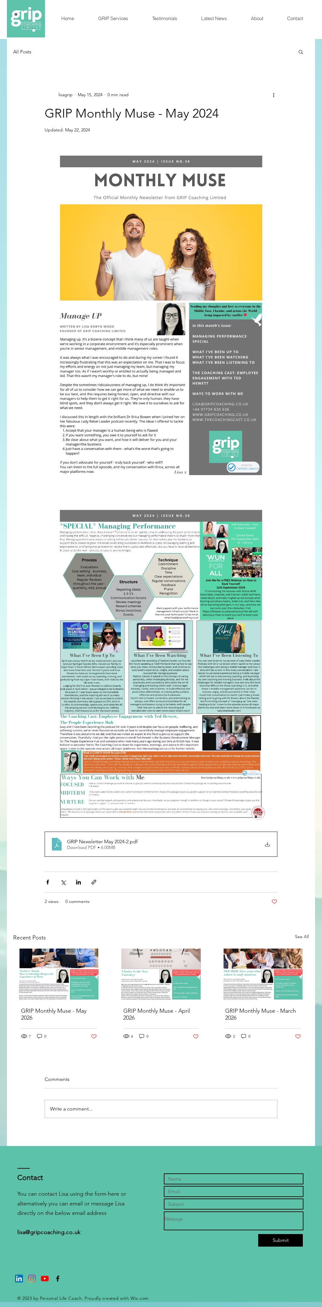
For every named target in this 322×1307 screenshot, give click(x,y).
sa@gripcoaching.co (46, 1232)
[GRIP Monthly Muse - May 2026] (59, 974)
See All (302, 936)
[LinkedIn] (19, 1278)
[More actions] (273, 94)
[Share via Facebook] (48, 882)
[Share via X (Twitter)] (63, 882)
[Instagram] (32, 1278)
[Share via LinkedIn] (78, 882)
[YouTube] (45, 1278)
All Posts (22, 52)
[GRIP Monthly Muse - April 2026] (161, 974)
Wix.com (139, 1298)
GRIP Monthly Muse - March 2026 (260, 1014)
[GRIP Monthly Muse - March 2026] (263, 974)
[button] (113, 18)
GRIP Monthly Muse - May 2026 (53, 1014)
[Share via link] (94, 882)
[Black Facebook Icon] (58, 1278)
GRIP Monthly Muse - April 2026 (156, 1014)
